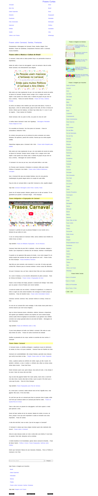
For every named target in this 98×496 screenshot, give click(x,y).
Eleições (11, 15)
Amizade (11, 4)
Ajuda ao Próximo (70, 85)
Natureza (11, 25)
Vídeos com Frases (14, 35)
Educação (68, 141)
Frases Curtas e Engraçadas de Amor (33, 278)
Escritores (68, 150)
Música (68, 214)
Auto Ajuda (69, 96)
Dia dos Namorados (71, 133)
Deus (49, 11)
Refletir (11, 28)
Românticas (69, 245)
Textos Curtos (69, 259)
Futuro (68, 189)
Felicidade (68, 172)
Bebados (68, 99)
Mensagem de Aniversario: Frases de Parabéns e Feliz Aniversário (82, 75)
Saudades (51, 28)
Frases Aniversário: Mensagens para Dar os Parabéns (81, 46)
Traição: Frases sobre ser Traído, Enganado (39, 356)
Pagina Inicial (31, 493)
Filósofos (68, 180)
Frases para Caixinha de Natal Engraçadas (81, 53)
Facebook (11, 18)
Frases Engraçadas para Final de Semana (28, 386)
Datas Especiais (13, 11)
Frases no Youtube (70, 280)
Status (67, 256)
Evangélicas (69, 158)
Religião (68, 239)
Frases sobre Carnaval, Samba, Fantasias (25, 42)
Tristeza (68, 262)
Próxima (50, 493)
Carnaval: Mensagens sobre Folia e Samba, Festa (28, 187)
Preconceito (69, 231)
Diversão (68, 138)
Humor (68, 197)
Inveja (67, 200)
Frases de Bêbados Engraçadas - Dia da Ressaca (31, 243)
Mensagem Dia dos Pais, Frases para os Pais (81, 60)
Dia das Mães (69, 130)
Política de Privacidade (71, 284)
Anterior (12, 493)
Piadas (68, 225)
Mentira (68, 206)
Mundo (68, 211)
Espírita (68, 155)
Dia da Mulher (69, 127)
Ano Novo (68, 93)
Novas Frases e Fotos (71, 288)
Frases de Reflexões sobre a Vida (26, 325)
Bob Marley (69, 105)
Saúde (10, 32)
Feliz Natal (69, 178)
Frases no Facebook (71, 277)
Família (68, 166)
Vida (49, 32)
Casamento (69, 113)
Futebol (68, 186)
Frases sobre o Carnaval (21, 429)
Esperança (69, 152)
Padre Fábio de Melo (71, 220)
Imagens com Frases (20, 489)
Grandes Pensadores (71, 192)
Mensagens (69, 203)
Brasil (49, 8)
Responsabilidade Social (72, 242)
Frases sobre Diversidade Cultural (40, 294)
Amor (49, 4)
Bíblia (67, 102)
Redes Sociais (70, 234)
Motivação (51, 21)
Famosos (68, 169)
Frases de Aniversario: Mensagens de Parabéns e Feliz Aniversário (81, 68)
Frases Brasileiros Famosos (27, 259)
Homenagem (69, 195)
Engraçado (51, 15)
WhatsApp (51, 35)
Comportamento (70, 116)
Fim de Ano (69, 183)
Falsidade (50, 18)
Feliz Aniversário (13, 21)
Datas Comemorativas (71, 119)
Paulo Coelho (69, 223)
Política (50, 25)
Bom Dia (11, 8)
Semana (68, 253)
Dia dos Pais (69, 136)
